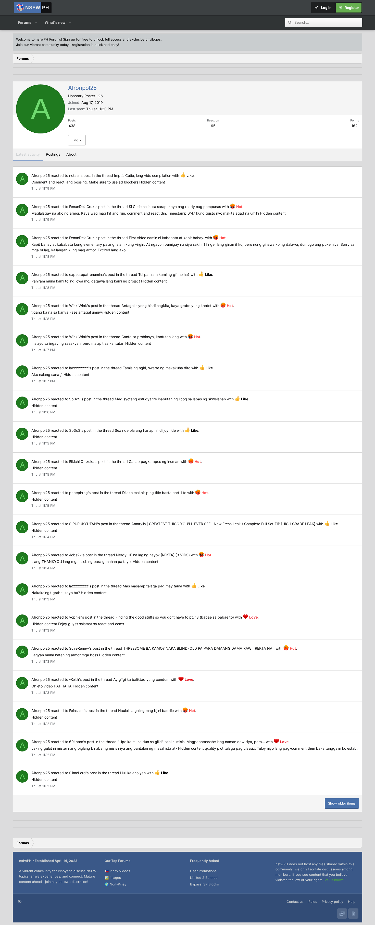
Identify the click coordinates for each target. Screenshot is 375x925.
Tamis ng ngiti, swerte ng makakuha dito (156, 368)
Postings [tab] (53, 154)
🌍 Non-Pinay (115, 884)
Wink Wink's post (83, 305)
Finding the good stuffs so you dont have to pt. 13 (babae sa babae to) (175, 617)
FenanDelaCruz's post (87, 206)
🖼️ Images (113, 877)
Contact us (295, 901)
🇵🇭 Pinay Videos (117, 871)
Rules (312, 901)
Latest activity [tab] (28, 154)
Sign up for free (75, 39)
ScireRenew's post (84, 648)
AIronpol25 (40, 175)
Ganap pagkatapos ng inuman (154, 461)
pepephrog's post (84, 492)
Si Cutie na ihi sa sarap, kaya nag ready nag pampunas (175, 206)
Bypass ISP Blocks (204, 884)
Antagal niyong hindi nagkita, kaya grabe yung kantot (166, 305)
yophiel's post (80, 617)
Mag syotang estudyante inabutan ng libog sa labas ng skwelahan (170, 399)
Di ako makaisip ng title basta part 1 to (154, 492)
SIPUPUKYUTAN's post (88, 524)
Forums (24, 22)
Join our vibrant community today (42, 45)
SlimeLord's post (83, 773)
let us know (333, 880)
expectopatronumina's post (92, 274)
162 (355, 126)
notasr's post (80, 175)
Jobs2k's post (81, 555)
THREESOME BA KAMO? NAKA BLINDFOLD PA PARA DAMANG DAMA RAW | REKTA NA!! (198, 648)
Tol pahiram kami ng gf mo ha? (164, 274)
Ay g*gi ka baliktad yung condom (141, 679)
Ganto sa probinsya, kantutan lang (150, 337)
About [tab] (71, 154)
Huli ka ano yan (133, 773)
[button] (36, 22)
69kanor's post (81, 741)
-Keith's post (79, 679)
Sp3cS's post (80, 399)
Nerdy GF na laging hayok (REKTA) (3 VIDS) (153, 555)
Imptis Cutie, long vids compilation (142, 175)
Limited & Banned (204, 877)
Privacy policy (332, 901)
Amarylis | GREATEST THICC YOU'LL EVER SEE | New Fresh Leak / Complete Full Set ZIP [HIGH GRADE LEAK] (223, 524)
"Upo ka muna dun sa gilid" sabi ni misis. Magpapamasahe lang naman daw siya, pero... (191, 741)
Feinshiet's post (82, 710)
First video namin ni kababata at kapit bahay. (166, 238)
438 (72, 126)
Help (351, 901)
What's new (55, 22)
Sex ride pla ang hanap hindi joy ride (145, 430)
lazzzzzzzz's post (84, 368)
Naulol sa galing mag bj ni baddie (146, 710)
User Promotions (203, 871)
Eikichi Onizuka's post (87, 461)
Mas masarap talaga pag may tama (152, 586)
